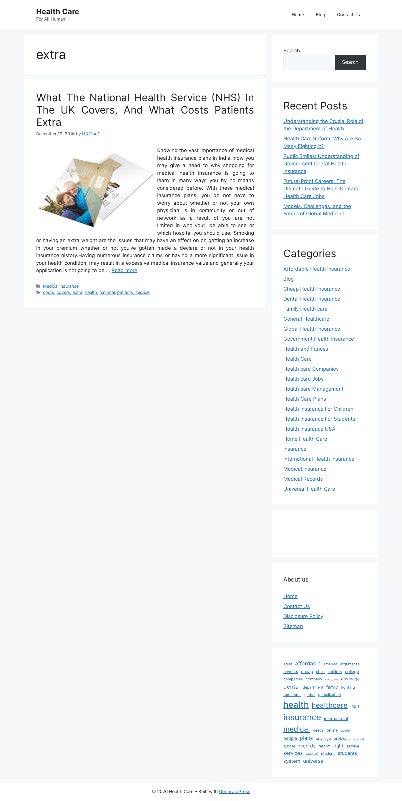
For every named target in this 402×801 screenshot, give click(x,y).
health (91, 292)
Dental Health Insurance (311, 299)
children (335, 672)
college (352, 671)
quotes (289, 746)
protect (358, 739)
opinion (345, 730)
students (347, 753)
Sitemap (293, 626)
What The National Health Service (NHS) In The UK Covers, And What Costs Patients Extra (145, 109)
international (336, 718)
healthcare (330, 705)
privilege (323, 738)
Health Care (57, 11)
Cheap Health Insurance (311, 289)
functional (292, 694)
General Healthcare (306, 319)
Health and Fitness (305, 349)
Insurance (294, 449)
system (291, 761)
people (290, 738)
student (328, 753)
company (314, 679)
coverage (350, 678)
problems (342, 738)
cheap (307, 671)
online (332, 730)
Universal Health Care (309, 489)
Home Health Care (305, 439)
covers (63, 292)
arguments (349, 664)
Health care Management (313, 389)
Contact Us (348, 14)
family (332, 687)
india (355, 706)
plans (306, 738)
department (313, 687)
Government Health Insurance (318, 339)
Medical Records (303, 479)
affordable (307, 663)
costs (48, 292)
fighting (348, 687)
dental (291, 686)
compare (331, 679)
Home (298, 14)
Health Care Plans (304, 399)
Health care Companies (311, 369)
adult (287, 664)
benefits (290, 672)
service (142, 292)
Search (291, 51)
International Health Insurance (318, 459)
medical (296, 729)
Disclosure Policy (303, 616)
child (320, 672)
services (293, 753)
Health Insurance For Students (319, 419)
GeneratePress (234, 791)
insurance (302, 717)
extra (77, 292)
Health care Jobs (303, 379)
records (307, 746)
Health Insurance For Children (318, 409)
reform (324, 746)
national (107, 292)
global (309, 694)
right (338, 746)
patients (125, 292)
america (330, 664)
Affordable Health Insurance (316, 269)
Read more (124, 270)
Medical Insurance (61, 286)
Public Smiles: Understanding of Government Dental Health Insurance (321, 163)
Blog (320, 14)
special (312, 753)
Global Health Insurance (311, 329)
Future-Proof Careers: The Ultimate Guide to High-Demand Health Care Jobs (321, 188)
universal (314, 761)
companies (293, 679)
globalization (329, 694)
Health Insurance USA (309, 429)
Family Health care (305, 309)
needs (318, 730)
